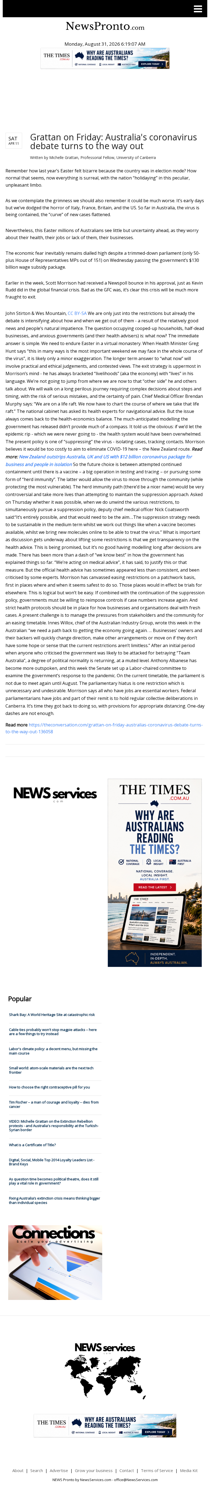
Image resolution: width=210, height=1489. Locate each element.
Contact (126, 1470)
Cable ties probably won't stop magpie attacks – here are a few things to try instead (53, 1031)
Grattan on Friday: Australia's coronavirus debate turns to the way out (113, 141)
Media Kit (189, 1470)
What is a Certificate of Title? (32, 1144)
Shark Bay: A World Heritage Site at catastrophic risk (52, 1014)
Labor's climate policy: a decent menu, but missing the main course (53, 1051)
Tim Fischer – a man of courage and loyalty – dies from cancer (54, 1104)
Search (36, 1470)
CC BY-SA (77, 313)
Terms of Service (157, 1470)
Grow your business (94, 1470)
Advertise (59, 1470)
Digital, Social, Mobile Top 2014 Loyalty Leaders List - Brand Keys (51, 1162)
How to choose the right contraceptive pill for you (49, 1087)
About (18, 1470)
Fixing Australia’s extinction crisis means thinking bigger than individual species (54, 1200)
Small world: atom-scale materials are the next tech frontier (51, 1070)
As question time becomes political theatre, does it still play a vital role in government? (53, 1181)
